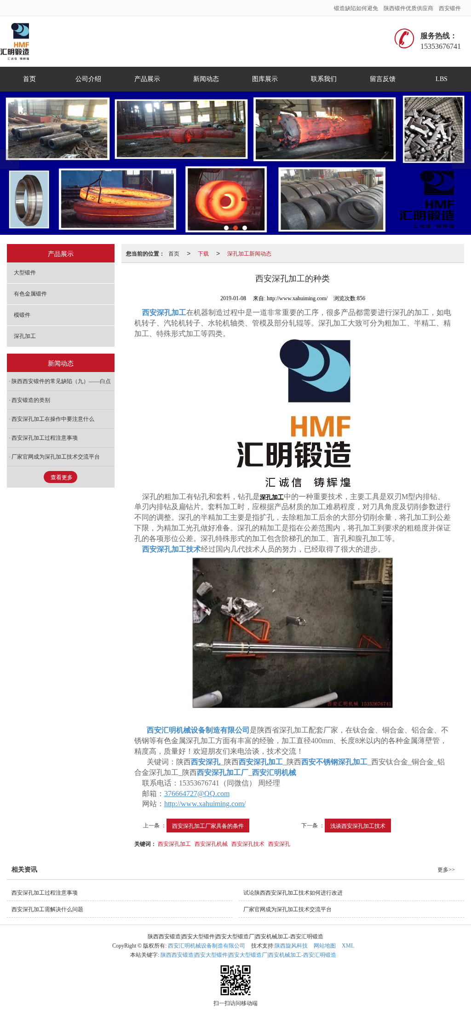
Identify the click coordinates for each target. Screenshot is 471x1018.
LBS (442, 79)
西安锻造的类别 (30, 400)
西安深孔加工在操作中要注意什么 (52, 419)
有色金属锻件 (30, 294)
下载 (203, 253)
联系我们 (324, 79)
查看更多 (62, 477)
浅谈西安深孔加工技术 (357, 825)
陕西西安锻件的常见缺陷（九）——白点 (61, 381)
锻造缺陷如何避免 (356, 8)
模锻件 (22, 315)
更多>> (446, 870)
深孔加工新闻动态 (249, 253)
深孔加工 (25, 336)
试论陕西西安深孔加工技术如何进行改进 (293, 893)
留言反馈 (383, 79)
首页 (29, 79)
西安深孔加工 (174, 843)
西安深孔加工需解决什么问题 (47, 909)
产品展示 (147, 79)
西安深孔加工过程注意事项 (44, 438)
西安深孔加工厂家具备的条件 (208, 825)
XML (348, 945)
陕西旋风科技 (291, 945)
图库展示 (265, 79)
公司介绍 (88, 79)
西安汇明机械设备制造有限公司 (206, 945)
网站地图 (325, 945)
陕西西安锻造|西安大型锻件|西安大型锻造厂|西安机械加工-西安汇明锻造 (248, 955)
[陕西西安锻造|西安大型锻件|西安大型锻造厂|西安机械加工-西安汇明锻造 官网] (18, 41)
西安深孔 (279, 843)
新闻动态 (206, 79)
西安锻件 (450, 8)
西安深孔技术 (247, 843)
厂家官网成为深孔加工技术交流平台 (55, 457)
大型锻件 (25, 272)
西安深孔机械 (211, 843)
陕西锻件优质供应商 (408, 8)
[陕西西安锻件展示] (235, 163)
